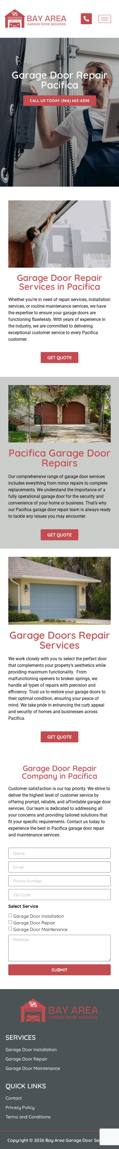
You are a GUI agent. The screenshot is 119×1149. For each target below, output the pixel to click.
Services (21, 1037)
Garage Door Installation (38, 916)
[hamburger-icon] (105, 19)
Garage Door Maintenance (40, 929)
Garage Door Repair (34, 922)
